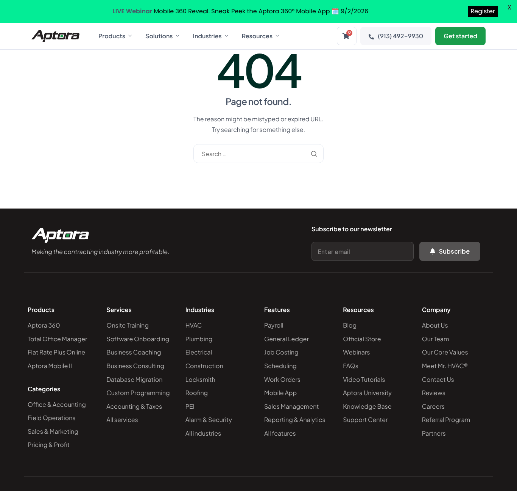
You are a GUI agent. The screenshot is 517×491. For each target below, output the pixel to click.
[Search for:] (258, 154)
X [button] (509, 7)
